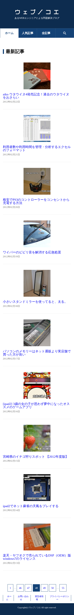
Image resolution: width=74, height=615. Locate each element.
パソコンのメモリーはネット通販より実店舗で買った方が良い (37, 352)
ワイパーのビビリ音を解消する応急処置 (32, 252)
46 (20, 588)
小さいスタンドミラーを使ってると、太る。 (35, 301)
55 (63, 588)
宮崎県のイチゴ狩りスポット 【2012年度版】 (35, 456)
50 (52, 588)
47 (28, 588)
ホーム (9, 33)
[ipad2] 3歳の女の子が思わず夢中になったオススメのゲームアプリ (36, 405)
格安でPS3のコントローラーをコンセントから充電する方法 (36, 201)
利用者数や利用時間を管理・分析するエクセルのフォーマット (37, 148)
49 (44, 588)
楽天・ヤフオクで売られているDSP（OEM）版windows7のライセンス (37, 557)
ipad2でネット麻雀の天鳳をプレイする (31, 506)
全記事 (46, 33)
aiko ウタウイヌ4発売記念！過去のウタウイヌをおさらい (36, 96)
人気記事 (27, 33)
